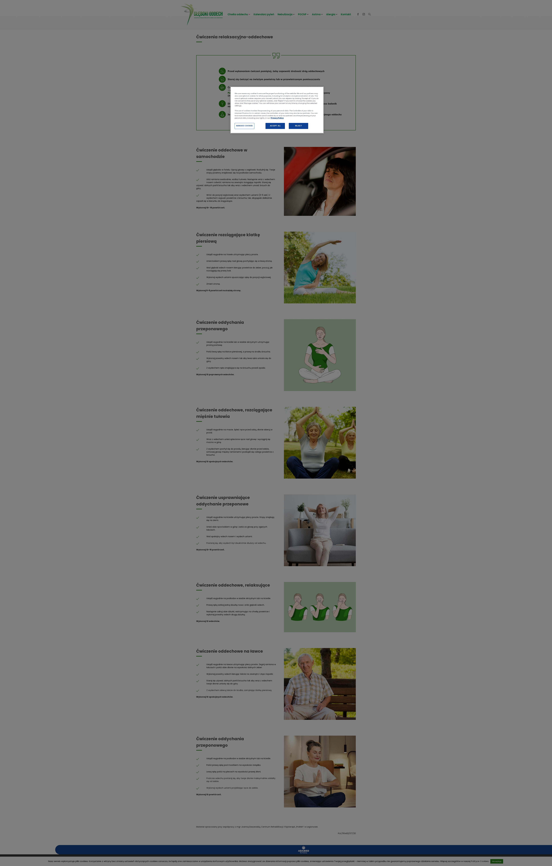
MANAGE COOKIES (244, 126)
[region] (277, 110)
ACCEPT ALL (275, 126)
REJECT (298, 126)
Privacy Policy (277, 118)
